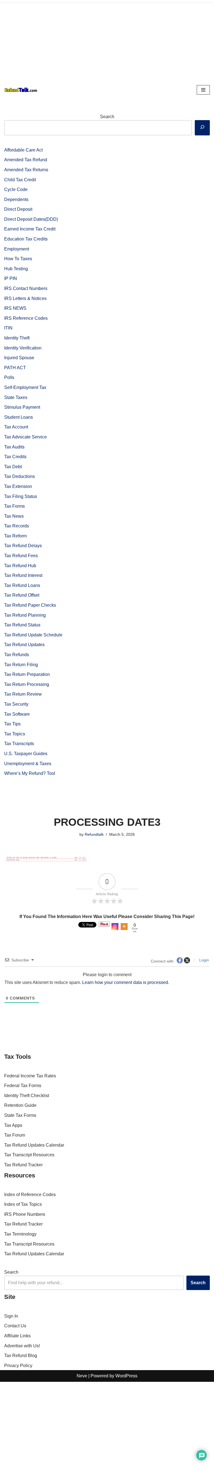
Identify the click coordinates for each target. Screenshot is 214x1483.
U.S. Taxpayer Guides (25, 753)
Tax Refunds (16, 654)
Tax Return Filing (21, 664)
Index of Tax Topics (23, 1204)
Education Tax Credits (26, 239)
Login (203, 960)
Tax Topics (14, 733)
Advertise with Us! (22, 1345)
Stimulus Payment (22, 407)
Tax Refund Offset (21, 595)
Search (107, 116)
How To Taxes (18, 258)
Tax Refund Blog (20, 1355)
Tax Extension (18, 486)
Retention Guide (20, 1105)
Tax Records (16, 526)
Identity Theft (17, 338)
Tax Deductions (19, 476)
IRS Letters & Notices (25, 298)
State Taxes (15, 397)
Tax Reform (15, 536)
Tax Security (16, 704)
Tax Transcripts (19, 743)
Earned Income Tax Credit (29, 229)
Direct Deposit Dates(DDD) (31, 219)
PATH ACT (15, 367)
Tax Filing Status (20, 496)
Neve (82, 1375)
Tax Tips (12, 723)
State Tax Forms (20, 1115)
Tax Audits (14, 447)
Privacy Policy (18, 1365)
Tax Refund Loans (22, 585)
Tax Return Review (23, 694)
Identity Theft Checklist (26, 1095)
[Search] (202, 127)
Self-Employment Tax (25, 387)
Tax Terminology (20, 1234)
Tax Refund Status (22, 625)
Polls (9, 377)
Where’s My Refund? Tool (29, 773)
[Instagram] (114, 926)
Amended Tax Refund (25, 159)
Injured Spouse (19, 357)
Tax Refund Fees (21, 555)
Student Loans (18, 417)
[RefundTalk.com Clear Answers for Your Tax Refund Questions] (21, 90)
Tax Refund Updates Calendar (34, 1145)
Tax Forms (14, 506)
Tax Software (17, 714)
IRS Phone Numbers (24, 1214)
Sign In (11, 1316)
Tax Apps (13, 1125)
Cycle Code (16, 189)
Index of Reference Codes (30, 1194)
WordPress (126, 1375)
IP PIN (10, 278)
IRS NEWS (15, 308)
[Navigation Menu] (203, 90)
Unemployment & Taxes (27, 763)
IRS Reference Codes (26, 318)
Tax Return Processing (26, 684)
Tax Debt (13, 466)
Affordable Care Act (23, 150)
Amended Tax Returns (26, 169)
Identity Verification (23, 348)
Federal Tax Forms (22, 1085)
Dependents (16, 199)
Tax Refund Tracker (23, 1164)
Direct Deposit (18, 209)
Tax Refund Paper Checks (30, 605)
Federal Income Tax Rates (30, 1075)
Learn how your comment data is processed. (125, 982)
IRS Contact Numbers (25, 288)
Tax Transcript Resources (29, 1154)
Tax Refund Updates (24, 644)
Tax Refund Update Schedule (33, 635)
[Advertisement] (107, 42)
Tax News (14, 516)
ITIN (8, 328)
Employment (16, 249)
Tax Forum (14, 1135)
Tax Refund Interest (23, 575)
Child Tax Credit (20, 179)
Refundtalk (94, 834)
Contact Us (15, 1325)
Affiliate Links (17, 1335)
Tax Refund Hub (20, 565)
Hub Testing (16, 268)
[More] (124, 926)
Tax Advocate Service (25, 437)
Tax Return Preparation (27, 674)
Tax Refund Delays (23, 545)
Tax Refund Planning (25, 615)
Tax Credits (15, 456)
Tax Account (16, 427)
